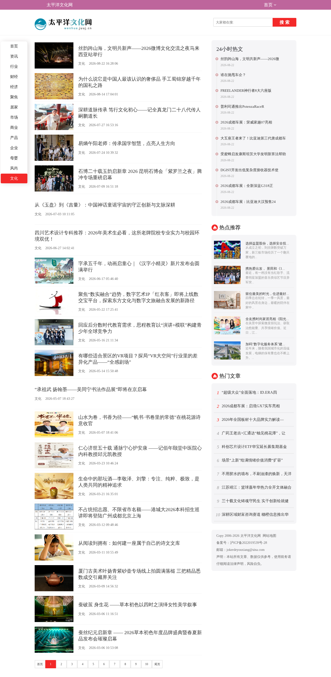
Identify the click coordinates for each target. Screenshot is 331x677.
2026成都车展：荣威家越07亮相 (246, 122)
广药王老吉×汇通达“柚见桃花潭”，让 (251, 433)
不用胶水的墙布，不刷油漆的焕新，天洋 (254, 474)
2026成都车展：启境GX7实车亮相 (248, 406)
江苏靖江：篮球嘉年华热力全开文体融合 (254, 487)
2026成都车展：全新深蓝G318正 (247, 186)
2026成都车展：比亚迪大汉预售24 (248, 202)
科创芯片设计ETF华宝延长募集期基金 (252, 447)
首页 (268, 4)
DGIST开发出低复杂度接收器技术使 (249, 170)
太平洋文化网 (60, 4)
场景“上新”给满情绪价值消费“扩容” (250, 460)
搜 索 (285, 22)
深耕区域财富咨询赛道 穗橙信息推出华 (252, 514)
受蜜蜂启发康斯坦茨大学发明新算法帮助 (253, 154)
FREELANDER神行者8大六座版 (246, 90)
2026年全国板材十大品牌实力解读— (250, 419)
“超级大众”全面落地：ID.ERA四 (247, 392)
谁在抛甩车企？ (233, 75)
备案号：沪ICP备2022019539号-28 (241, 543)
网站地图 (269, 536)
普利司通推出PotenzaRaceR (242, 106)
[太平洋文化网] (64, 24)
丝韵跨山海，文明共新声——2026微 (250, 59)
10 (146, 664)
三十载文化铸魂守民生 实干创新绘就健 (253, 501)
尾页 (157, 664)
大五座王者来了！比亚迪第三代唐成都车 (253, 138)
